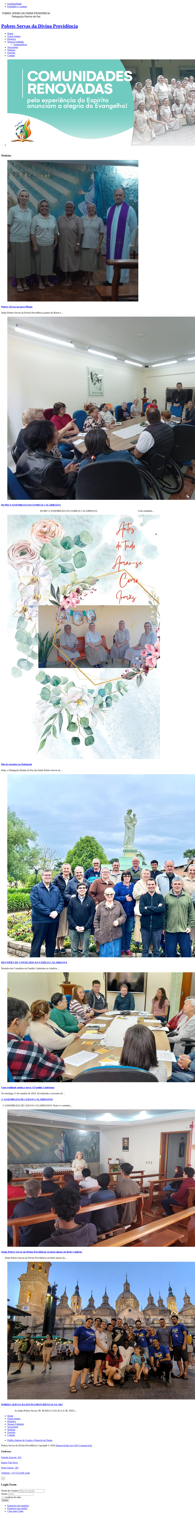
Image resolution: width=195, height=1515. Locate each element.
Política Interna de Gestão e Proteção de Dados (29, 1440)
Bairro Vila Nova (9, 1462)
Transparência (20, 44)
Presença (11, 39)
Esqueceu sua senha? (17, 1508)
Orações (11, 52)
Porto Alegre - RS (9, 1467)
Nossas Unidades (15, 41)
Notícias (11, 50)
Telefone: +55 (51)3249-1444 (15, 1473)
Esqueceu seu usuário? (18, 1505)
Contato (11, 55)
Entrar (5, 1500)
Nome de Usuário (9, 1490)
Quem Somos (13, 36)
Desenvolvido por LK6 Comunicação (74, 1445)
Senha (4, 1494)
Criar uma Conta (15, 1511)
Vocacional (12, 47)
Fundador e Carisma (17, 6)
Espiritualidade (14, 3)
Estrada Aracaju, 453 (11, 1457)
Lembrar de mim (12, 1497)
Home (10, 33)
